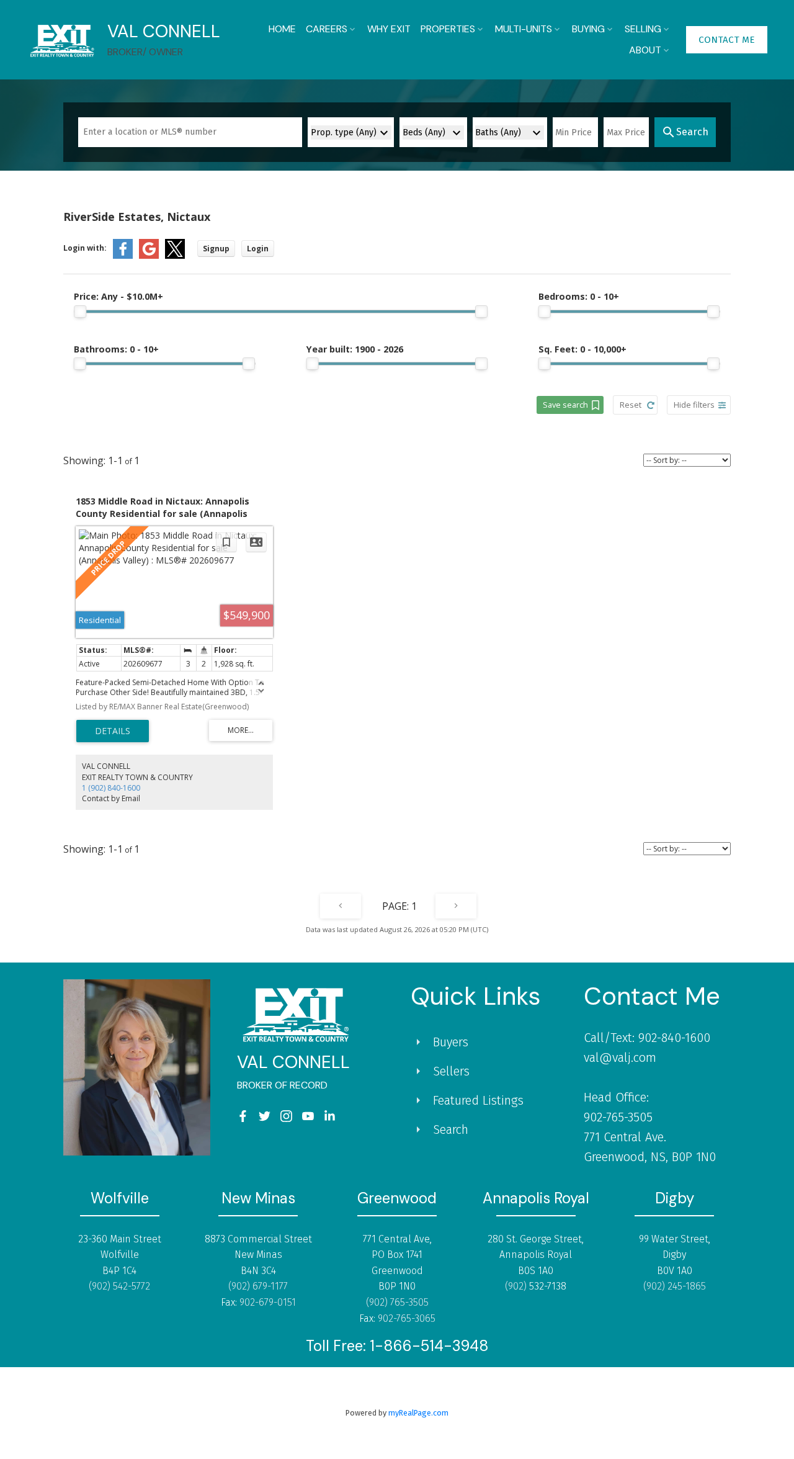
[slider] (80, 311)
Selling (643, 28)
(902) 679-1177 (258, 1286)
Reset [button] (630, 404)
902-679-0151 (267, 1302)
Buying (588, 28)
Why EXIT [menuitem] (389, 28)
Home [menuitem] (282, 28)
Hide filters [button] (694, 404)
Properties (448, 28)
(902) (517, 1286)
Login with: (85, 248)
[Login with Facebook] (123, 256)
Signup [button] (216, 248)
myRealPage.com (418, 1412)
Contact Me (726, 39)
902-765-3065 (406, 1318)
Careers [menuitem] (326, 28)
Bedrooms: (578, 296)
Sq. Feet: (582, 349)
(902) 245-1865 (674, 1286)
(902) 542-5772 (119, 1286)
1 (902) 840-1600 (111, 788)
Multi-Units (523, 28)
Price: (118, 296)
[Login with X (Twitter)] (175, 256)
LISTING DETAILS (112, 731)
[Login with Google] (149, 256)
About (645, 49)
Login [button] (258, 248)
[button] (726, 39)
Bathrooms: (116, 349)
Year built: (354, 349)
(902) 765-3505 (397, 1302)
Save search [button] (565, 404)
